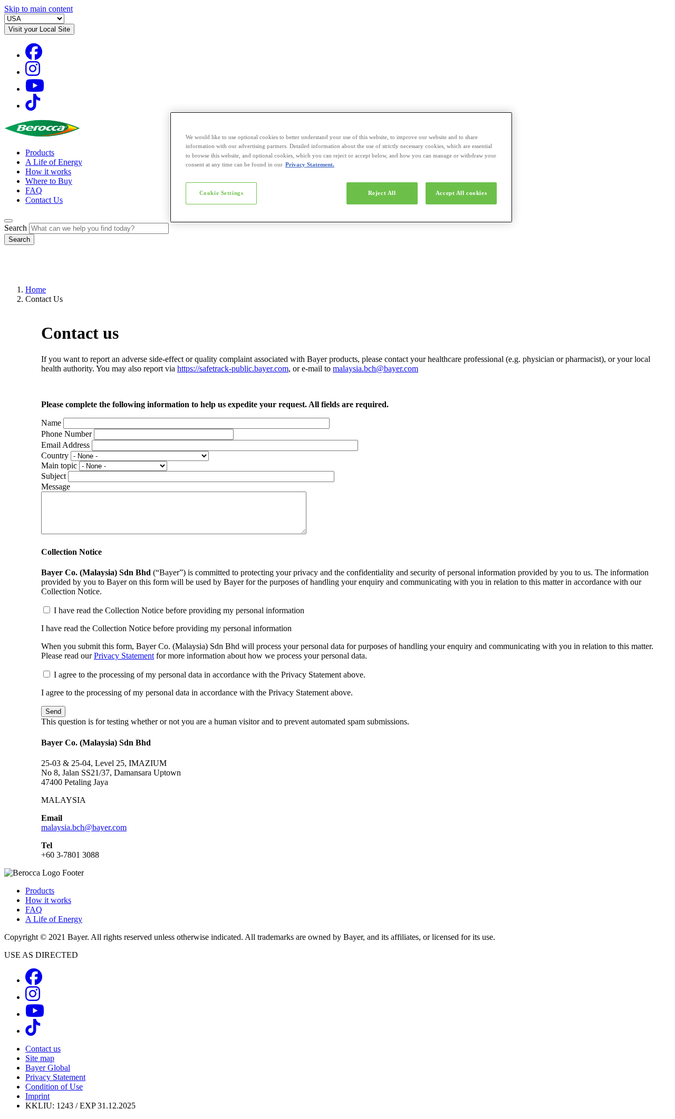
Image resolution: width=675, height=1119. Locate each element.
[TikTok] (32, 105)
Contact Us (44, 199)
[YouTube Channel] (34, 88)
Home (35, 289)
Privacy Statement (124, 655)
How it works (48, 171)
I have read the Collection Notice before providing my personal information (179, 610)
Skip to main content (38, 8)
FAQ (33, 190)
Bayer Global (47, 1067)
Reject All (382, 193)
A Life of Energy (53, 162)
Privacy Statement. (309, 164)
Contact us (43, 1048)
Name (51, 422)
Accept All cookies (461, 193)
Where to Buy (48, 180)
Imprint (37, 1096)
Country (55, 455)
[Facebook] (33, 55)
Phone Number (66, 433)
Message (55, 486)
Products (39, 152)
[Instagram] (32, 71)
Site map (39, 1058)
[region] (341, 167)
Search (15, 227)
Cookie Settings (221, 193)
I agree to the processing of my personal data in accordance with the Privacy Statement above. (209, 674)
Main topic (59, 465)
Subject (53, 476)
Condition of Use (54, 1086)
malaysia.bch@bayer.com (375, 368)
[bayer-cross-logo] (19, 271)
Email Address (65, 444)
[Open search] (8, 220)
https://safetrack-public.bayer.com (232, 368)
